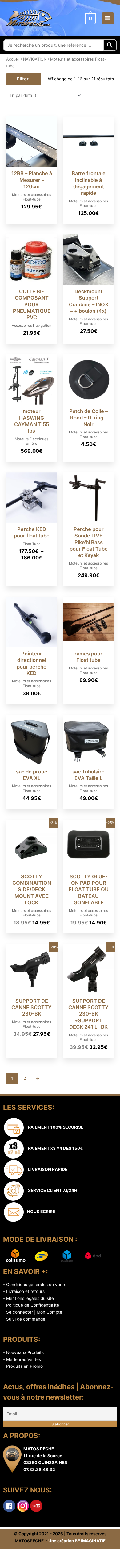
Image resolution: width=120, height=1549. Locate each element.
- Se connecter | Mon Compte (32, 1312)
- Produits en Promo (23, 1366)
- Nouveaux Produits (23, 1352)
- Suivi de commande (24, 1319)
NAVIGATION (34, 59)
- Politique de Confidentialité (31, 1305)
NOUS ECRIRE (40, 1211)
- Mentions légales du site (28, 1298)
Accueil (12, 59)
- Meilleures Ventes (22, 1359)
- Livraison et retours (24, 1291)
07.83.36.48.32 (39, 1469)
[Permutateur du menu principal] (108, 18)
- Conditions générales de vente (34, 1284)
